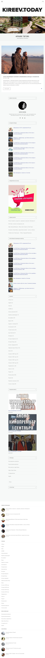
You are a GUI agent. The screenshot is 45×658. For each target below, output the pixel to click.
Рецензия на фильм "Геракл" (11, 632)
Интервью (3, 571)
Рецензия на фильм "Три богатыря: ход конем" (14, 637)
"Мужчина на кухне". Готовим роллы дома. (13, 648)
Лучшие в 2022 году (5, 587)
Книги (5, 23)
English (9, 302)
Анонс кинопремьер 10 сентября (14, 410)
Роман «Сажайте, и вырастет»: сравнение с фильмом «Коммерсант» (10, 27)
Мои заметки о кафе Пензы (13, 467)
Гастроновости (11, 326)
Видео (9, 320)
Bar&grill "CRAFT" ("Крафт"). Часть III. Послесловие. (15, 653)
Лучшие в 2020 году (5, 585)
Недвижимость (29, 24)
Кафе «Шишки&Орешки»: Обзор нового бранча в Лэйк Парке (17, 519)
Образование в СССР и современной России (22, 127)
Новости (2, 596)
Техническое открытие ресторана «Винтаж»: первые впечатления (17, 535)
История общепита (4, 573)
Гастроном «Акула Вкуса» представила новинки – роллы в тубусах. (18, 524)
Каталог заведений (4, 578)
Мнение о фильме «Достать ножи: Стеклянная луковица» (24, 283)
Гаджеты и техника (12, 323)
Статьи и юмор (4, 607)
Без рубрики (10, 317)
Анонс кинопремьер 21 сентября (14, 451)
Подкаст (3, 598)
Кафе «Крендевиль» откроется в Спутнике (21, 172)
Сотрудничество (11, 473)
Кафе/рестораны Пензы (5, 580)
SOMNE (9, 308)
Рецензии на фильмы (5, 605)
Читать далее (7, 88)
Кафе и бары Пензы (12, 470)
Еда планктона (4, 569)
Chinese (9, 299)
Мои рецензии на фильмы (13, 461)
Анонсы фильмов (11, 311)
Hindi (9, 305)
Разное (2, 603)
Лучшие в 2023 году (5, 589)
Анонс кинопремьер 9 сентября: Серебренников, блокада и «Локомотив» (21, 76)
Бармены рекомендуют (13, 314)
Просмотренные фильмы (13, 464)
